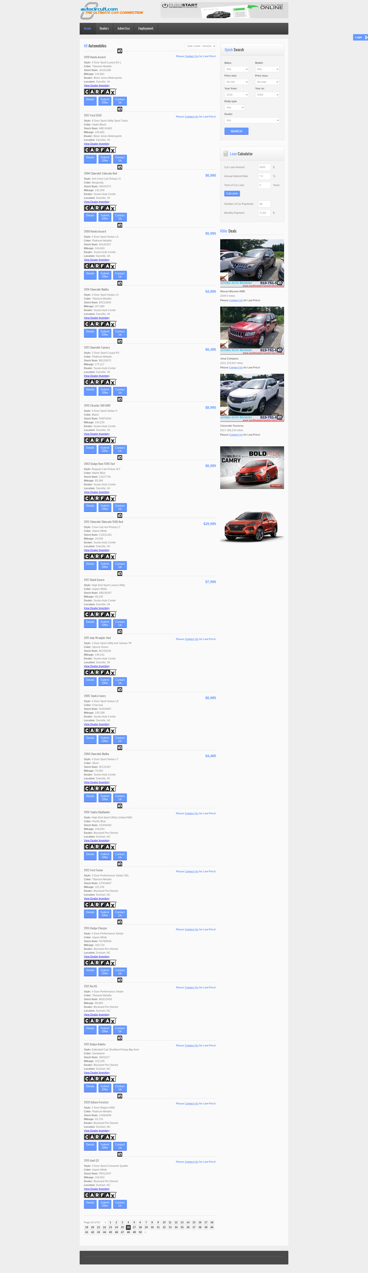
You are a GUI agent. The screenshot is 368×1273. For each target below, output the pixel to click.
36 (188, 1227)
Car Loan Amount (234, 167)
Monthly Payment (234, 212)
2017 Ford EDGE (93, 115)
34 (176, 1227)
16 (199, 1222)
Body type (230, 101)
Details (90, 99)
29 (146, 1227)
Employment (146, 29)
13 (182, 1222)
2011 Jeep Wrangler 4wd (97, 637)
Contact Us (191, 56)
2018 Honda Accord (95, 57)
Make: (228, 62)
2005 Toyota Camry (95, 695)
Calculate (232, 193)
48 (128, 1232)
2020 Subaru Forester (96, 1102)
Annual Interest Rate (236, 176)
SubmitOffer (105, 101)
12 (176, 1222)
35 (182, 1227)
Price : (230, 75)
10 (164, 1222)
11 (170, 1222)
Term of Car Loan (234, 185)
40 (211, 1227)
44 (104, 1232)
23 (110, 1227)
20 (92, 1227)
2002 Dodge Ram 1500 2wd (99, 463)
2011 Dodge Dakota (94, 1044)
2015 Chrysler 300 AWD (97, 405)
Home (87, 29)
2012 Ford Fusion (93, 870)
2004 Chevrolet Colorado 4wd (100, 173)
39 (205, 1227)
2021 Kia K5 (90, 986)
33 (170, 1227)
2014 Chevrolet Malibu (96, 289)
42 (92, 1232)
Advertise (124, 29)
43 (98, 1232)
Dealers (104, 29)
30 (152, 1227)
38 (199, 1227)
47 (122, 1232)
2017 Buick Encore (94, 579)
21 (98, 1227)
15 (194, 1222)
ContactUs (120, 101)
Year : (230, 88)
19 (86, 1227)
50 (140, 1232)
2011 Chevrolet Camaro (97, 347)
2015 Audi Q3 (91, 1160)
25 (122, 1227)
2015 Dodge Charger (95, 928)
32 (164, 1227)
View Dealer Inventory (96, 85)
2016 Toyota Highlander (97, 812)
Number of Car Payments (238, 203)
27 (134, 1227)
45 (110, 1232)
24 (116, 1227)
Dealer (228, 114)
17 (205, 1222)
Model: (259, 62)
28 (140, 1227)
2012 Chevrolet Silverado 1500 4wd (103, 521)
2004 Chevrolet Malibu (96, 753)
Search (236, 131)
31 (158, 1227)
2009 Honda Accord (95, 231)
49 (134, 1232)
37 (194, 1227)
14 (188, 1222)
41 (86, 1232)
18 (211, 1222)
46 (116, 1232)
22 (104, 1227)
